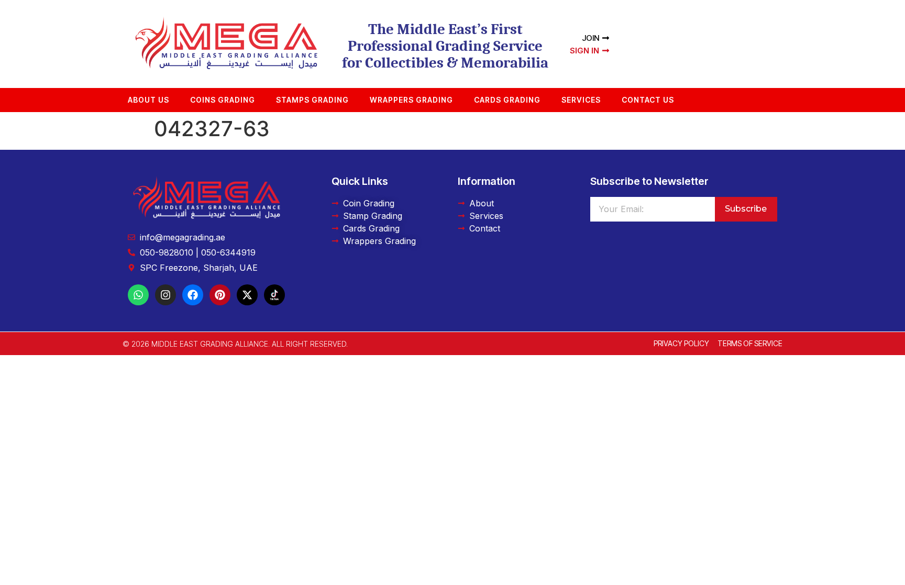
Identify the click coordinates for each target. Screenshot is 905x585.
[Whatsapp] (138, 294)
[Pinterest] (219, 294)
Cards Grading (507, 99)
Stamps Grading (312, 99)
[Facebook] (192, 294)
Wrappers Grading (411, 99)
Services (581, 99)
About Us (148, 99)
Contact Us (648, 99)
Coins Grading (222, 99)
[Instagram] (165, 294)
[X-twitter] (247, 294)
